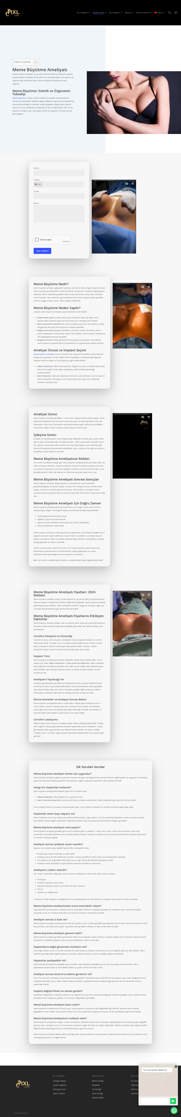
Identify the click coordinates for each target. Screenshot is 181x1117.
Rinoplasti (96, 1085)
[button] (176, 1066)
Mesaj (36, 203)
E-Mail (36, 191)
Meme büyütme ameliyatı (44, 354)
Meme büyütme (18, 98)
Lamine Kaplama (59, 1085)
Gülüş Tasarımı (59, 1093)
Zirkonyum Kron (59, 1089)
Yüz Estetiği (96, 1089)
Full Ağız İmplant (59, 1081)
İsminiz (36, 168)
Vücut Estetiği (97, 1093)
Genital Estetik (97, 1097)
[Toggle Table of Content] (34, 62)
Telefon (37, 182)
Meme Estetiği (97, 1081)
